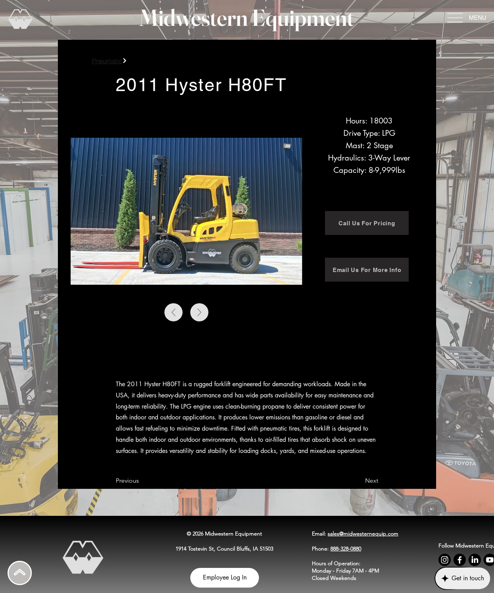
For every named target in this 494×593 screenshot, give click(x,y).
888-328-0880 (345, 548)
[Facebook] (459, 560)
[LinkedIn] (475, 560)
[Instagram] (444, 560)
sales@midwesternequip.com (363, 533)
